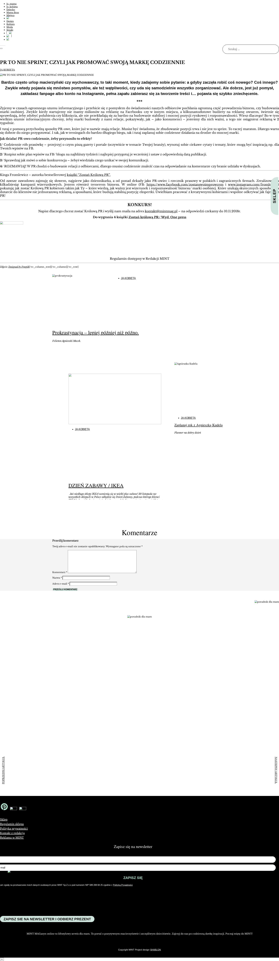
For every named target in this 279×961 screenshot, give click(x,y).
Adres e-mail (60, 583)
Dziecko (10, 9)
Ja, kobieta (12, 6)
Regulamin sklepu (12, 824)
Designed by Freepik (18, 266)
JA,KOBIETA (7, 69)
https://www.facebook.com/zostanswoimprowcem (185, 184)
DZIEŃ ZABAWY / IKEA (96, 485)
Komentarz (59, 572)
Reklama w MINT (12, 837)
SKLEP (274, 196)
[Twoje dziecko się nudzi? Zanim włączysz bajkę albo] (102, 663)
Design (10, 21)
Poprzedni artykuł (3, 770)
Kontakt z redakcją (12, 833)
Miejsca (10, 15)
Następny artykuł (276, 770)
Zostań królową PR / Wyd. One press (157, 217)
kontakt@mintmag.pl (161, 211)
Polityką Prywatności (123, 885)
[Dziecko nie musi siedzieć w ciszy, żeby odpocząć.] (194, 652)
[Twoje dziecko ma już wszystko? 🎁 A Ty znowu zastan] (56, 674)
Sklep (3, 819)
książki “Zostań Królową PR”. (88, 175)
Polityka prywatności (14, 828)
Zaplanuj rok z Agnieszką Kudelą (198, 425)
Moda (9, 27)
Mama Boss (12, 12)
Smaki (9, 30)
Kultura (10, 24)
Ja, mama (11, 3)
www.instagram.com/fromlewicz (253, 184)
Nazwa (57, 577)
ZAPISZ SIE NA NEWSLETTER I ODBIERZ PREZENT (47, 919)
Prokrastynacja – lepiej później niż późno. (95, 332)
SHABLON (155, 949)
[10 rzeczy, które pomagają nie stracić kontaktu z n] (148, 684)
